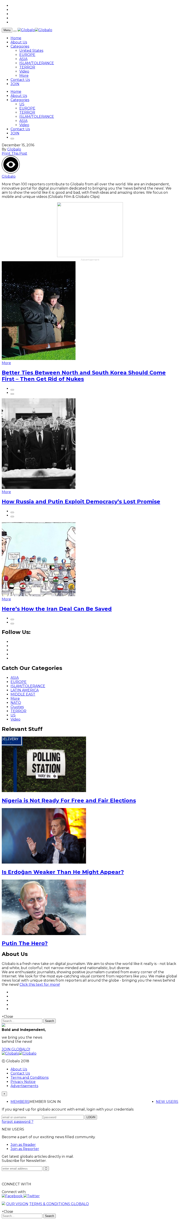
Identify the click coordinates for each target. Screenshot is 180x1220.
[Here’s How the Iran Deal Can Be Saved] (39, 595)
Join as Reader (23, 1145)
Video (24, 71)
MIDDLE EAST (23, 694)
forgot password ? (17, 1122)
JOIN (15, 84)
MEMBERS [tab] (20, 1102)
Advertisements (24, 1086)
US (21, 104)
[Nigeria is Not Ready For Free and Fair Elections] (44, 791)
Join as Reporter (25, 1149)
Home (16, 38)
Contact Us (20, 80)
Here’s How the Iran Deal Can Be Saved (57, 609)
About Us (19, 42)
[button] (12, 1196)
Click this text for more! (40, 984)
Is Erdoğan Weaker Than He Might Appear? (63, 872)
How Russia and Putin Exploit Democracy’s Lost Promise (81, 501)
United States (31, 50)
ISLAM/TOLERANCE (36, 63)
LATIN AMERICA (25, 690)
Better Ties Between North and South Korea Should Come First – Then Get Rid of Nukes (84, 375)
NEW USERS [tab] (167, 1102)
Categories (20, 46)
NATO (16, 703)
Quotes (17, 707)
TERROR (27, 67)
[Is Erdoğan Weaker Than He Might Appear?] (44, 862)
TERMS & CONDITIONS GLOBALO (59, 1204)
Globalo (14, 149)
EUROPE (27, 55)
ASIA (23, 59)
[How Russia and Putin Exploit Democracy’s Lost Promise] (39, 488)
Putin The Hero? (25, 943)
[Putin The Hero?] (44, 934)
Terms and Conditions (30, 1077)
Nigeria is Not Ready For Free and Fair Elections (69, 800)
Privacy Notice (23, 1082)
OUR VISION (17, 1204)
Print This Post (14, 153)
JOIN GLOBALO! (16, 1049)
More (24, 75)
